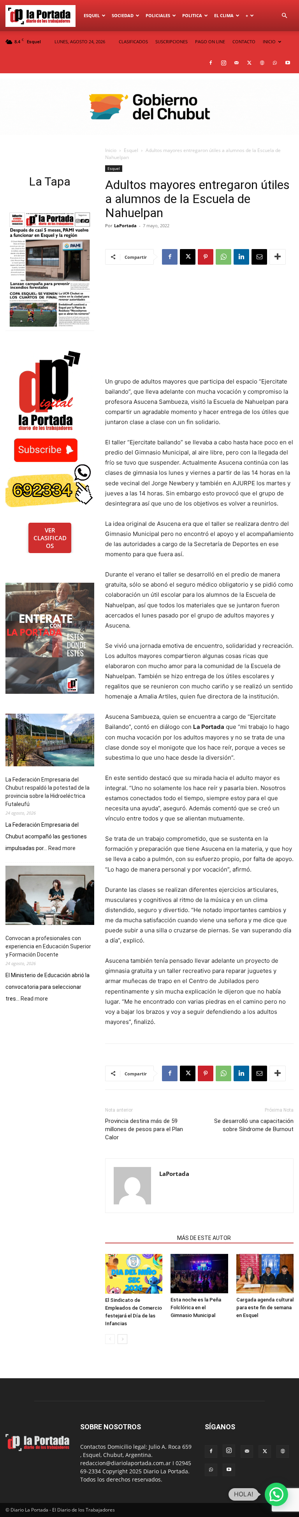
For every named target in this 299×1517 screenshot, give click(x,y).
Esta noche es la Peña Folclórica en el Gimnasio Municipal (196, 1307)
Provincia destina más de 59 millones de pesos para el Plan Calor (144, 1129)
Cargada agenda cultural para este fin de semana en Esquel (265, 1307)
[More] (277, 257)
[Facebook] (210, 62)
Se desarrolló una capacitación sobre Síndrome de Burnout (254, 1125)
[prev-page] (110, 1339)
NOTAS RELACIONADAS (139, 1238)
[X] (249, 62)
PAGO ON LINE (210, 41)
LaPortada (125, 225)
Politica (192, 15)
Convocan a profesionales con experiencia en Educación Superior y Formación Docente (48, 946)
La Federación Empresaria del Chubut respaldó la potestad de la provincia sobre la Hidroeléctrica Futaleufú (47, 791)
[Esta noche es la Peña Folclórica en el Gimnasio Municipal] (199, 1273)
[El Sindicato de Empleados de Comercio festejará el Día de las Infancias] (133, 1274)
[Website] (262, 62)
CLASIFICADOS (133, 41)
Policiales (158, 15)
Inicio (110, 150)
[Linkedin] (241, 257)
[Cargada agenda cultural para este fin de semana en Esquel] (265, 1273)
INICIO (269, 41)
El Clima (224, 15)
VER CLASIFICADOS (50, 538)
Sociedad (123, 15)
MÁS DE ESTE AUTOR (204, 1238)
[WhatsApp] (275, 62)
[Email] (259, 257)
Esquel (92, 15)
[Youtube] (288, 62)
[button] (284, 15)
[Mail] (236, 62)
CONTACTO (243, 41)
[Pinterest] (205, 257)
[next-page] (122, 1339)
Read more (62, 848)
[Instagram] (223, 62)
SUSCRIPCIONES (171, 41)
